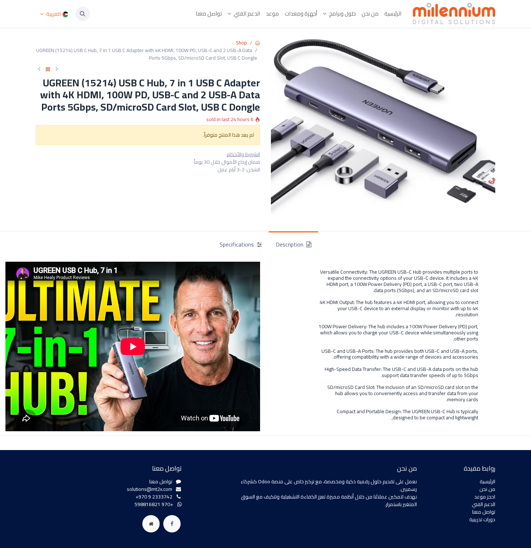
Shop (241, 42)
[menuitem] (392, 14)
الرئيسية (487, 481)
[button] (82, 14)
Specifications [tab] (237, 244)
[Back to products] (48, 69)
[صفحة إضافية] (151, 523)
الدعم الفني (483, 504)
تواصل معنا (483, 512)
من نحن (487, 489)
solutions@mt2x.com (149, 489)
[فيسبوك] (172, 523)
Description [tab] (290, 244)
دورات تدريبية (482, 519)
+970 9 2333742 (153, 496)
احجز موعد (484, 496)
